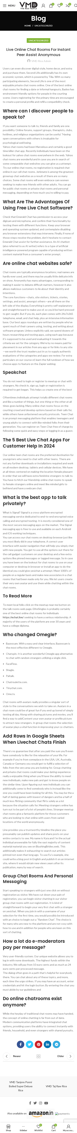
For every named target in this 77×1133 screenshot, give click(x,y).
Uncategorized (44, 25)
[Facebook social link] (20, 1044)
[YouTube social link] (46, 1103)
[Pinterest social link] (38, 1044)
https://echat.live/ (13, 617)
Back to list (38, 1056)
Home (27, 25)
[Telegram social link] (56, 1044)
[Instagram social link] (40, 1103)
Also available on (17, 1113)
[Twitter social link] (29, 1044)
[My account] (43, 5)
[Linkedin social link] (47, 1044)
